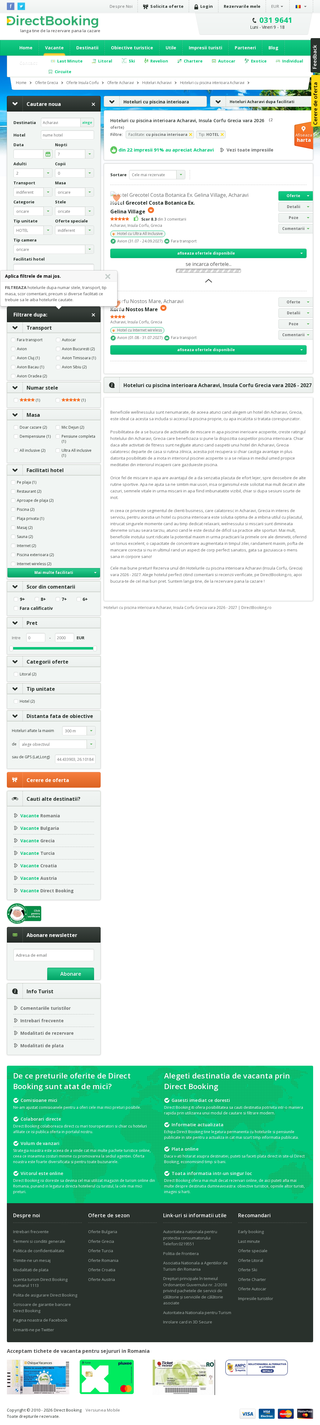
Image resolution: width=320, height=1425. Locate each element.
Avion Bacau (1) (30, 367)
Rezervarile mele (242, 6)
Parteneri (245, 48)
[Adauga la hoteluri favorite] (116, 197)
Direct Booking (52, 21)
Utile (171, 48)
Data (18, 145)
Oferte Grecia (101, 1241)
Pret (32, 623)
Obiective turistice (132, 48)
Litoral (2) (28, 674)
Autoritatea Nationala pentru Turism (197, 1312)
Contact (28, 63)
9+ (22, 599)
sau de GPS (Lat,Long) (31, 757)
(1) (37, 400)
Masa (33, 414)
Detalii (293, 206)
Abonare (70, 973)
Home (25, 48)
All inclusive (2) (32, 450)
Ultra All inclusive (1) (77, 453)
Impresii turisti (205, 48)
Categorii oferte (47, 661)
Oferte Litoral (250, 1260)
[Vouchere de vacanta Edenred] (183, 1393)
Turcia (37, 853)
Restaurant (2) (29, 491)
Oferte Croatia (101, 1270)
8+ (43, 599)
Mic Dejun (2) (73, 427)
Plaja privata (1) (30, 518)
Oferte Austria (101, 1279)
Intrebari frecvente (42, 1021)
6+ (85, 599)
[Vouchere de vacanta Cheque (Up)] (38, 1392)
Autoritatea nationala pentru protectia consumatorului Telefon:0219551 (190, 1238)
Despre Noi (121, 6)
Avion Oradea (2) (32, 376)
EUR (275, 6)
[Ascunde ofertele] (208, 282)
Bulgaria (39, 828)
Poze (293, 217)
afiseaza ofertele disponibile (206, 253)
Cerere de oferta (48, 780)
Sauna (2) (25, 536)
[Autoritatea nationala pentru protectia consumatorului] (256, 1373)
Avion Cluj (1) (28, 358)
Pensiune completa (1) (78, 439)
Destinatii (87, 48)
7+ (64, 599)
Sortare (118, 174)
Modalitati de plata (42, 1046)
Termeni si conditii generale (39, 1241)
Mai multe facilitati (53, 572)
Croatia (38, 866)
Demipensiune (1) (35, 436)
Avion (22, 348)
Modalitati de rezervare (47, 1033)
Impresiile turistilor (255, 1298)
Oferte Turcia (100, 1250)
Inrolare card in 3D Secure (187, 1322)
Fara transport (29, 339)
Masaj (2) (24, 527)
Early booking (251, 1231)
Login (206, 6)
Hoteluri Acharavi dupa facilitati (262, 101)
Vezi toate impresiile (250, 150)
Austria (38, 878)
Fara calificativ (36, 608)
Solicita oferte (167, 6)
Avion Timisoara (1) (79, 358)
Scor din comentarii (51, 586)
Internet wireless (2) (34, 563)
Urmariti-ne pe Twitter (33, 1330)
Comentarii (293, 228)
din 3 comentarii (163, 219)
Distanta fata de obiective (60, 716)
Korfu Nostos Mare (134, 309)
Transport (39, 327)
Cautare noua (44, 104)
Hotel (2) (27, 701)
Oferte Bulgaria (102, 1231)
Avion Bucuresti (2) (78, 348)
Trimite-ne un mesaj (32, 1260)
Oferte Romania (103, 1260)
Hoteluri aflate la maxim (33, 730)
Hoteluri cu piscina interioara (156, 102)
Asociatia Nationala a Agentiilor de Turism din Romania (195, 1266)
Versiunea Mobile (103, 1410)
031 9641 (276, 20)
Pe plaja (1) (26, 482)
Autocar (69, 339)
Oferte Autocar (252, 1289)
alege (87, 122)
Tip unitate (41, 688)
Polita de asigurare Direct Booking (45, 1295)
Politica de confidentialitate (38, 1250)
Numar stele (42, 387)
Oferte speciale (253, 1250)
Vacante (54, 48)
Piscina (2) (25, 509)
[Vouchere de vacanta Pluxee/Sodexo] (107, 1392)
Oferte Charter (252, 1279)
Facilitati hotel (45, 470)
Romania (40, 816)
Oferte (293, 195)
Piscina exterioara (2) (35, 554)
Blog (273, 48)
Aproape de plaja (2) (35, 500)
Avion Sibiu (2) (74, 367)
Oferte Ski (247, 1270)
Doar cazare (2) (33, 427)
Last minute (249, 1241)
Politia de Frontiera (181, 1253)
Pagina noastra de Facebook (40, 1320)
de (14, 744)
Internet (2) (26, 545)
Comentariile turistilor (45, 1008)
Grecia (37, 841)
